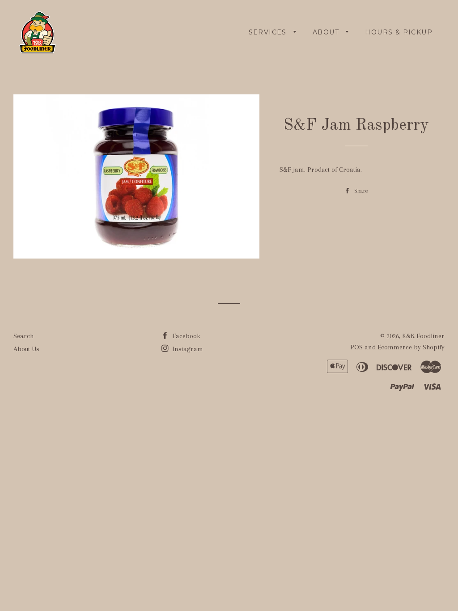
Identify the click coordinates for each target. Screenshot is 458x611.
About (327, 32)
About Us (26, 349)
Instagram (186, 349)
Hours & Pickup (399, 32)
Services (269, 32)
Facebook (185, 336)
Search (23, 336)
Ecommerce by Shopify (411, 347)
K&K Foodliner (423, 336)
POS (356, 347)
